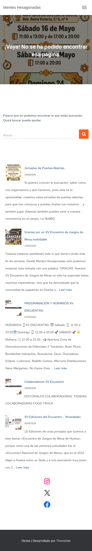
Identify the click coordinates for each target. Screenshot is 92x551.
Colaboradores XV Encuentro (44, 381)
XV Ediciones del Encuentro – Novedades (52, 417)
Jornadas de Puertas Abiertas (44, 168)
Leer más (65, 289)
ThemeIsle (63, 540)
